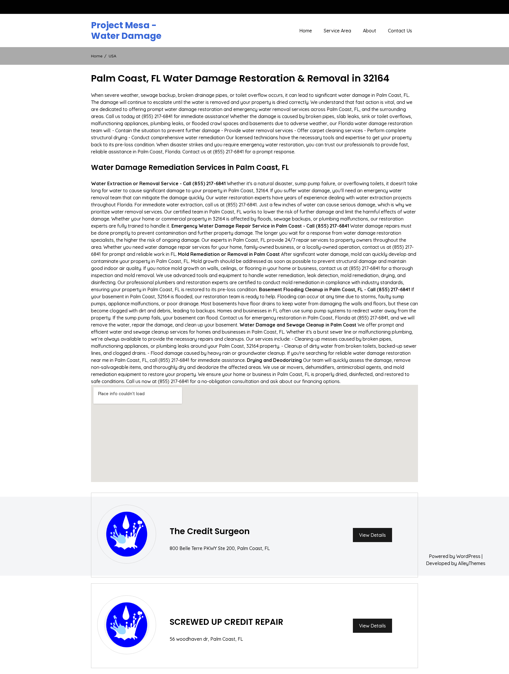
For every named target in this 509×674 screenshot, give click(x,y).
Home (305, 31)
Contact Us (400, 31)
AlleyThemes (471, 563)
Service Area (337, 31)
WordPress (468, 556)
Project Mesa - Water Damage (126, 30)
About (369, 31)
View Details (372, 535)
